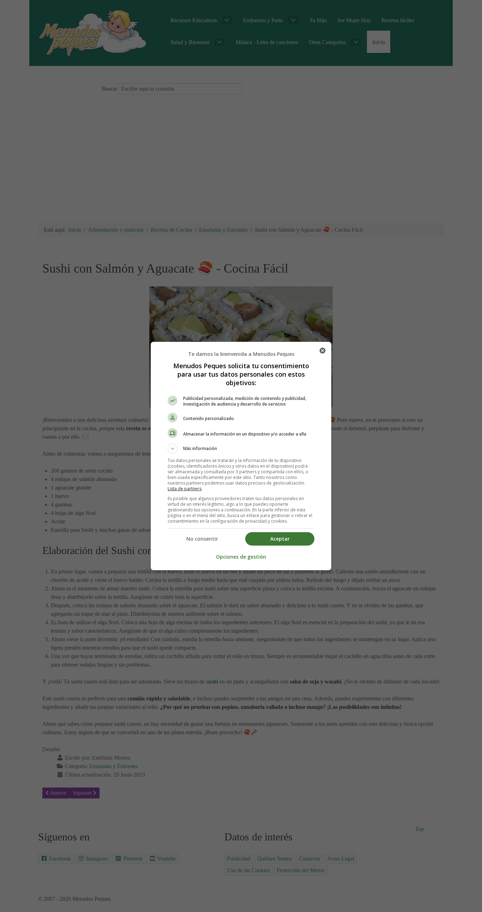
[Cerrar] (322, 350)
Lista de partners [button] (184, 489)
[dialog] (241, 456)
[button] (241, 449)
